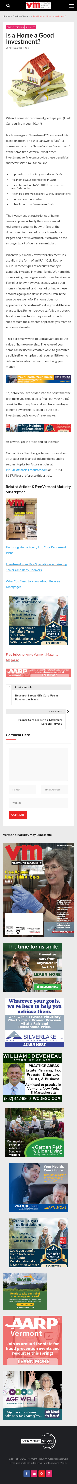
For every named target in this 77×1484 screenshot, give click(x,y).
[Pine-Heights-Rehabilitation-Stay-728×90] (38, 428)
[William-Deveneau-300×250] (32, 1077)
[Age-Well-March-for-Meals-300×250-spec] (32, 1395)
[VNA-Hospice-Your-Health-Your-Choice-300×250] (38, 1187)
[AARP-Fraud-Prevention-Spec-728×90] (38, 673)
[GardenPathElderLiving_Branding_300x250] (34, 1132)
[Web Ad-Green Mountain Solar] (25, 1291)
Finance (30, 27)
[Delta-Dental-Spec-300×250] (32, 967)
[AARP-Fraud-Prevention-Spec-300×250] (32, 1340)
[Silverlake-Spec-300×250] (34, 1022)
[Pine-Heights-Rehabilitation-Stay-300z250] (38, 621)
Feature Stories (15, 27)
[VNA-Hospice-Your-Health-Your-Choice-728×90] (38, 379)
